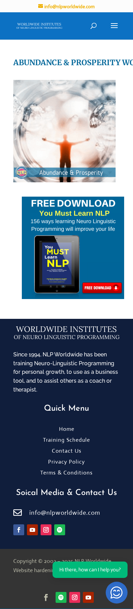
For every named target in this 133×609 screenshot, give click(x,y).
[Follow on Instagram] (46, 529)
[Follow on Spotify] (59, 529)
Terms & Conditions (66, 472)
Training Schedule (66, 439)
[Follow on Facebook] (18, 529)
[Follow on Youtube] (32, 529)
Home (66, 429)
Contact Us (67, 450)
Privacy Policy (66, 461)
